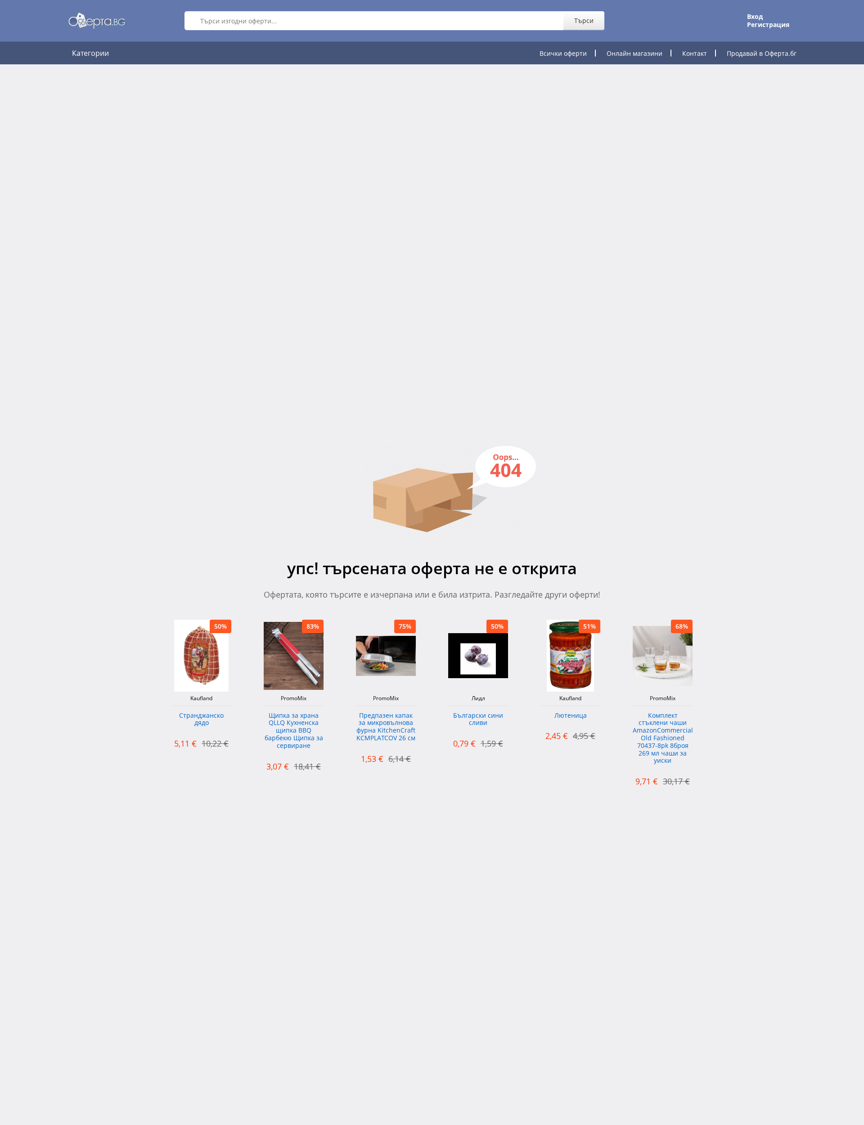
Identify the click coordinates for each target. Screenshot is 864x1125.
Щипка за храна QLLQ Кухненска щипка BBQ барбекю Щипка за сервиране (294, 731)
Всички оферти (563, 53)
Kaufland (201, 698)
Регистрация (768, 25)
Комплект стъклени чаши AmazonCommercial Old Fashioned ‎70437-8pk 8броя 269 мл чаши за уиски (663, 738)
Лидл (478, 698)
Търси (584, 20)
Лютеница (570, 716)
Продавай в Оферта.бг (761, 53)
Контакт (694, 53)
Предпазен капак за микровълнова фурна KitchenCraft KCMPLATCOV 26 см (385, 727)
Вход (755, 17)
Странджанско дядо (201, 719)
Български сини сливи (478, 719)
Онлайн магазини (634, 53)
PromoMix (293, 698)
